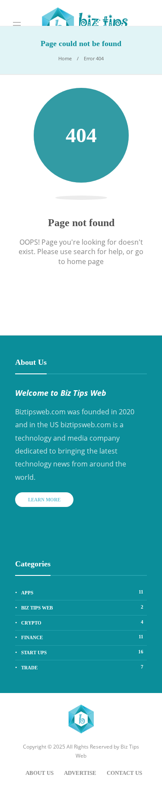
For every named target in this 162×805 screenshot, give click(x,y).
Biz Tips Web (82, 607)
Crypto (82, 622)
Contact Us (124, 773)
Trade (82, 667)
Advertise (80, 773)
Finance (82, 637)
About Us (39, 773)
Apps (82, 592)
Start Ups (82, 652)
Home (65, 58)
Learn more (44, 499)
